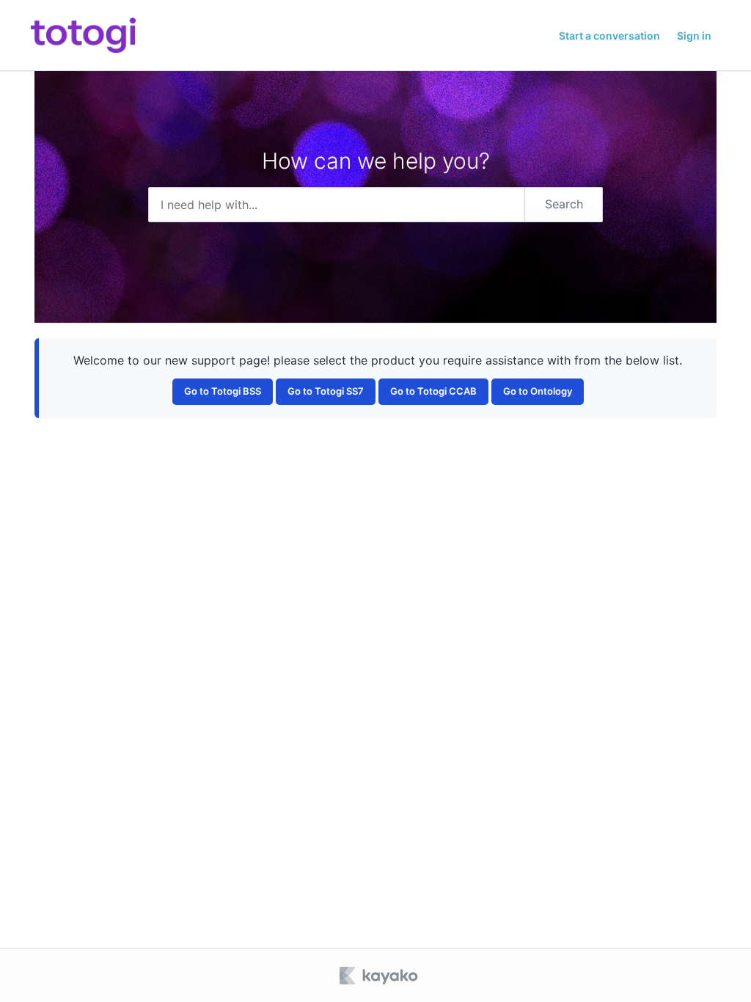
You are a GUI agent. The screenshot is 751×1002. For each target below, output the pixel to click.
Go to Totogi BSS (222, 391)
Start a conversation (609, 35)
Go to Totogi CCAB (433, 391)
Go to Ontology (537, 391)
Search (564, 204)
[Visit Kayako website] (380, 975)
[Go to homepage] (83, 35)
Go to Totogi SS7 (325, 391)
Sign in (694, 35)
